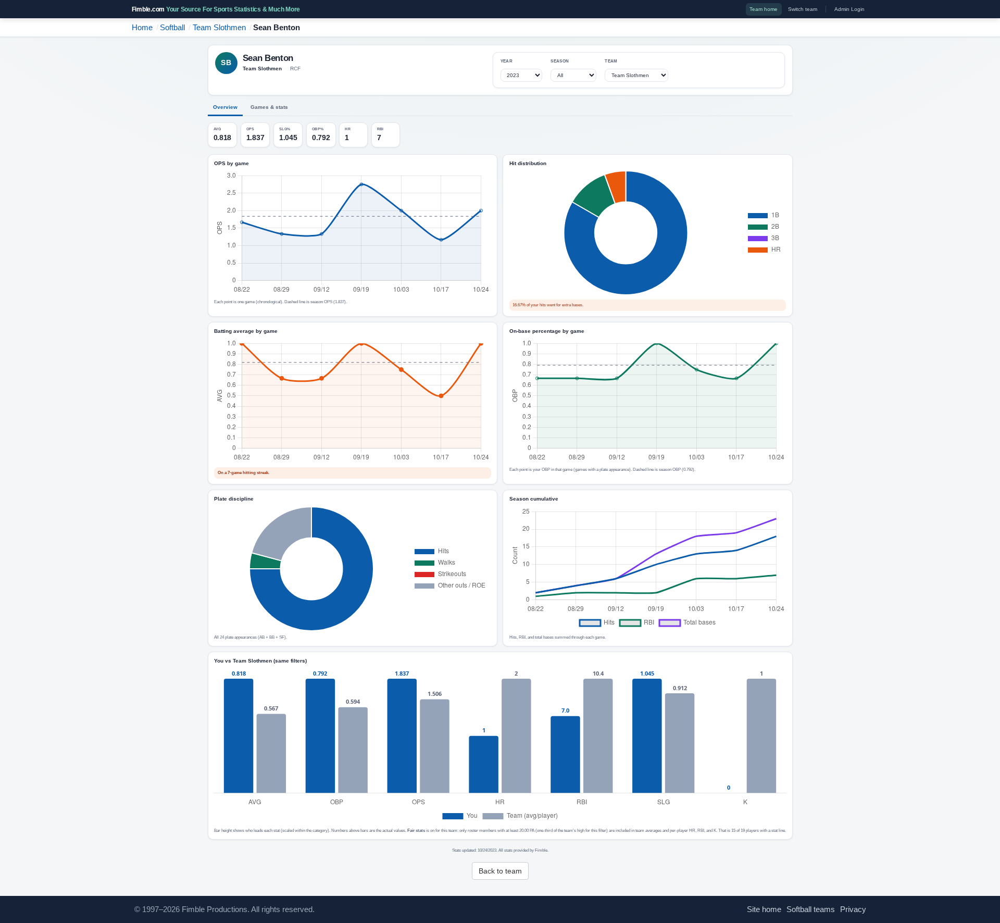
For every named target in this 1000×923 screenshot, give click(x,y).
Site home (764, 909)
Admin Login (849, 9)
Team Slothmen (219, 27)
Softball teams (810, 909)
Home (142, 27)
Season (560, 61)
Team (611, 61)
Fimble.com (216, 9)
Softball (172, 27)
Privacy (853, 909)
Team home (763, 9)
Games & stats (269, 107)
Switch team (802, 9)
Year (506, 61)
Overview (225, 107)
